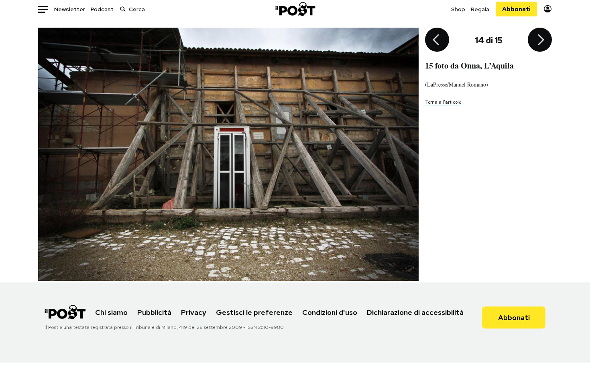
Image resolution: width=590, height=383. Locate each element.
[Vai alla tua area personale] (547, 9)
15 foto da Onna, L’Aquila (469, 65)
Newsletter (69, 9)
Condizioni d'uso (329, 312)
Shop (458, 9)
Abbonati (516, 9)
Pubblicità (154, 312)
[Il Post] (295, 9)
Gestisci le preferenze (254, 312)
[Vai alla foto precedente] (437, 40)
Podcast (102, 9)
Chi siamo (111, 312)
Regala (480, 9)
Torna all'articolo (443, 102)
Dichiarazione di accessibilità (415, 312)
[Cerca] (123, 9)
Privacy (193, 312)
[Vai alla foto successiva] (540, 40)
